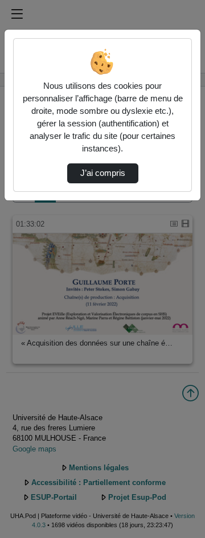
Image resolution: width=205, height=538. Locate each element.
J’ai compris (102, 173)
